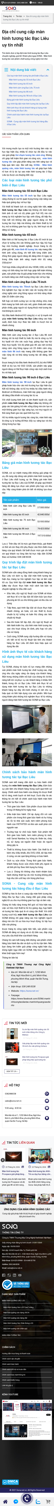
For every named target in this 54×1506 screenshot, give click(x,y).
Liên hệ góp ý (7, 1385)
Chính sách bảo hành (10, 1364)
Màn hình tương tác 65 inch (21, 84)
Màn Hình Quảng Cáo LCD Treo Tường (18, 1307)
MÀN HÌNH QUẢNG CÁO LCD (13, 1301)
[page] (27, 1420)
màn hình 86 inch (11, 351)
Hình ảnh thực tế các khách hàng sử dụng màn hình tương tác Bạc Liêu (27, 109)
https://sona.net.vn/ (29, 991)
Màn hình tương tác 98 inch (17, 382)
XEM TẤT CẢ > (12, 1071)
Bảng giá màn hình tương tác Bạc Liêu (23, 100)
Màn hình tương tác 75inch (16, 286)
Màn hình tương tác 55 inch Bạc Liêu (24, 80)
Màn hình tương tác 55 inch (17, 195)
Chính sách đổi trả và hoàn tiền (14, 1369)
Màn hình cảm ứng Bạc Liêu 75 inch (24, 88)
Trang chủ (7, 16)
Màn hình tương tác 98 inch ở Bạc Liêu (25, 96)
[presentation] (3, 1160)
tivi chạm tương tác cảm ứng (30, 155)
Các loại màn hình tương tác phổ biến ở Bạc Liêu (27, 76)
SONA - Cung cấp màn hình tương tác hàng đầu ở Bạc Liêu (27, 123)
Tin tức (19, 16)
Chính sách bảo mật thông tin (13, 1375)
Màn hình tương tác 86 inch (21, 92)
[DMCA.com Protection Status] (10, 1481)
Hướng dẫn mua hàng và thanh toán (16, 1353)
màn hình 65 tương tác (26, 249)
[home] (11, 9)
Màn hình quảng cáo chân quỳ (15, 1329)
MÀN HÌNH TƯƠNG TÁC (11, 1335)
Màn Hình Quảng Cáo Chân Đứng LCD (18, 1323)
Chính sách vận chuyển (11, 1359)
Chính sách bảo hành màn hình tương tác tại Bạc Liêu (28, 116)
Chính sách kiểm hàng (11, 1380)
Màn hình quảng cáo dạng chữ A (16, 1313)
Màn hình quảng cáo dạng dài (15, 1318)
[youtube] (19, 1275)
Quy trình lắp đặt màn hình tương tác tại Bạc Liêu (28, 104)
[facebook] (3, 1275)
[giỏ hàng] (48, 1501)
